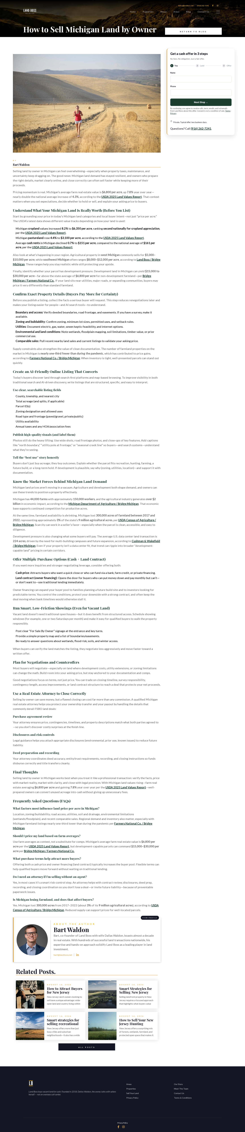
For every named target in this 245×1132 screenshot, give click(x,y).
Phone (173, 86)
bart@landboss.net (63, 954)
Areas (176, 11)
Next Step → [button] (201, 102)
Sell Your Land (132, 1093)
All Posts (86, 1047)
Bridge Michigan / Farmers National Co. (49, 851)
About (163, 11)
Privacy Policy (132, 1098)
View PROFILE (149, 918)
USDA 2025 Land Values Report (121, 196)
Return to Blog (193, 31)
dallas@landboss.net (186, 6)
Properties (148, 11)
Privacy (173, 113)
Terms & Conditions (183, 1098)
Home (133, 11)
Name (172, 73)
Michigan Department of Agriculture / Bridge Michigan (103, 503)
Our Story (178, 1084)
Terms (227, 111)
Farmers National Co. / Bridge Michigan (55, 358)
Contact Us (203, 11)
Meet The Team (181, 1088)
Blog (188, 11)
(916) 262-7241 (203, 6)
